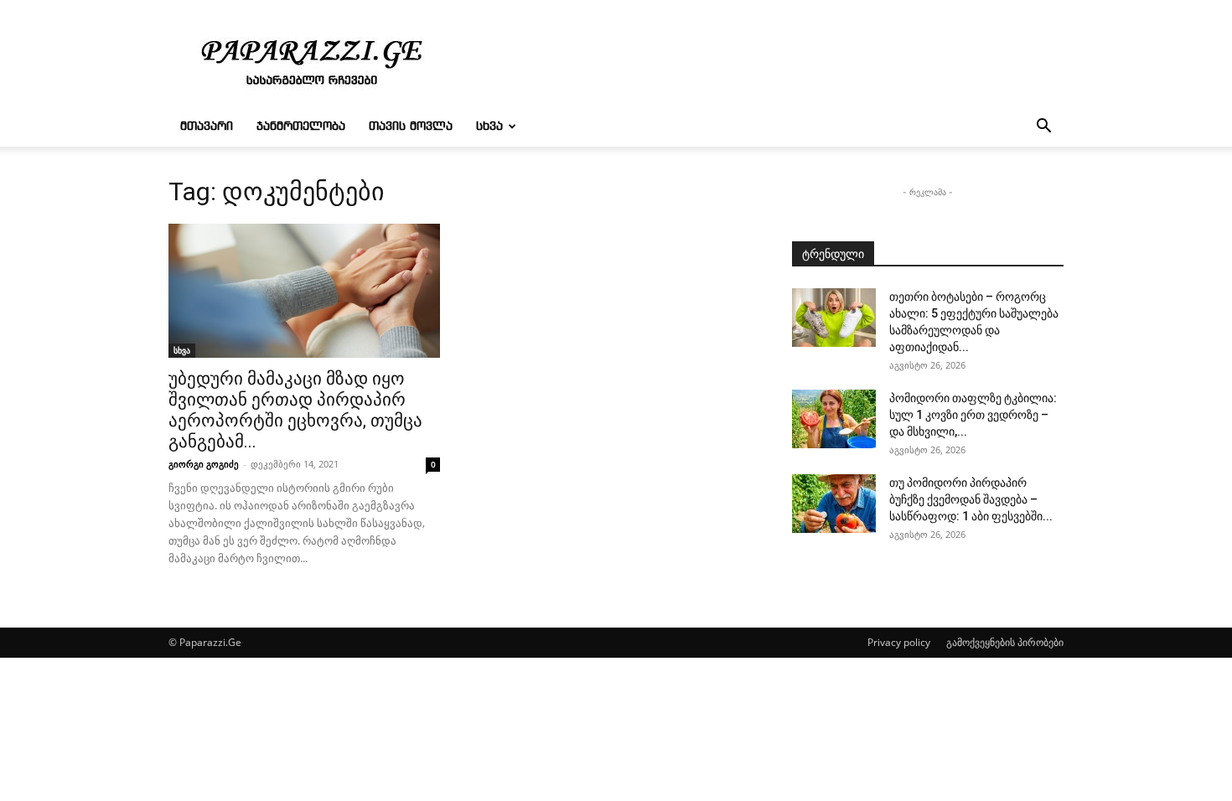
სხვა (489, 126)
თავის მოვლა (411, 126)
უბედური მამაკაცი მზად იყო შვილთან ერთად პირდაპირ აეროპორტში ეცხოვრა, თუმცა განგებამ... (295, 410)
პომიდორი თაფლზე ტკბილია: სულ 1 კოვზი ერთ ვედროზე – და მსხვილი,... (973, 414)
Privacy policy (898, 642)
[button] (1043, 128)
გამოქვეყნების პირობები (1005, 642)
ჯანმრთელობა (300, 126)
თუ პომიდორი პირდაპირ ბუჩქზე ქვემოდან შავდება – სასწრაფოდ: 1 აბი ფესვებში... (971, 499)
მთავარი (206, 126)
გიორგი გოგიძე (203, 463)
